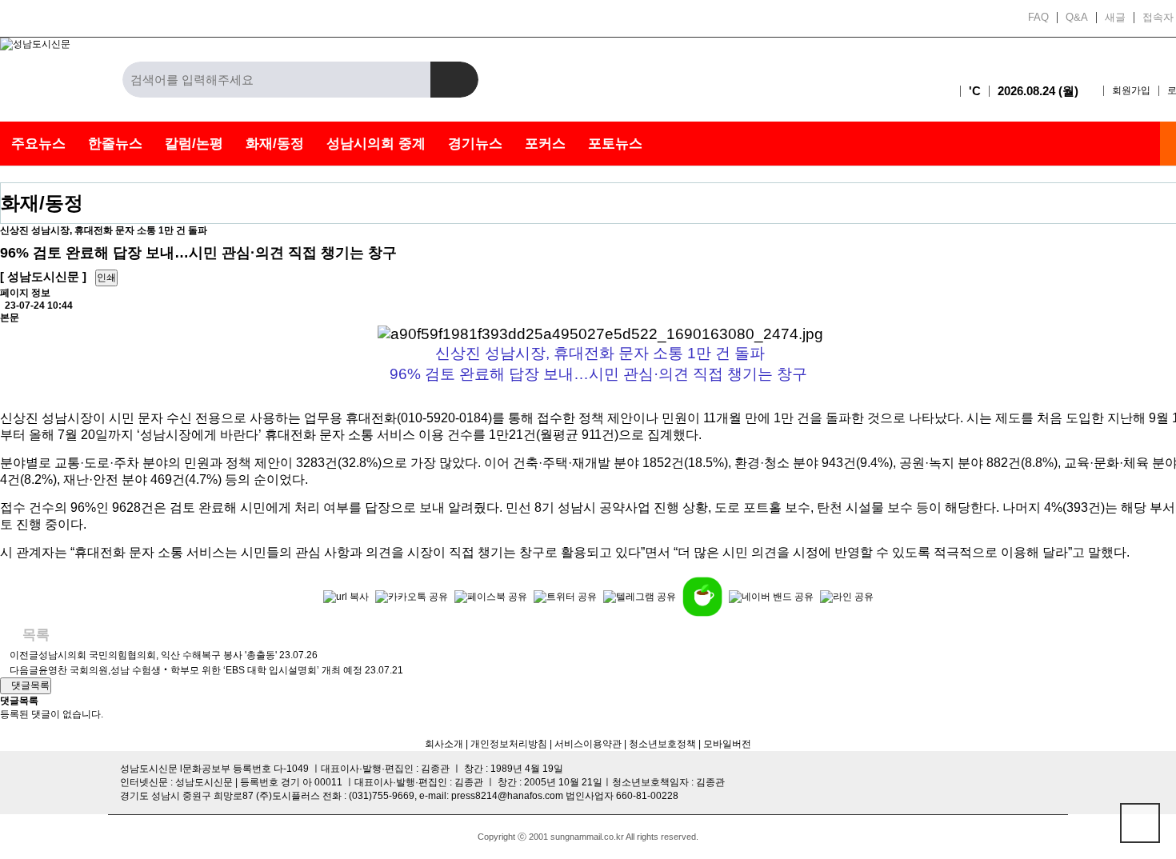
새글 (1115, 17)
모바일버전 (727, 743)
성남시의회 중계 (376, 143)
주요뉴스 (38, 143)
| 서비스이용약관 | (586, 743)
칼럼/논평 (194, 143)
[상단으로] (1140, 823)
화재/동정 (275, 143)
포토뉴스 (615, 143)
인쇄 (106, 277)
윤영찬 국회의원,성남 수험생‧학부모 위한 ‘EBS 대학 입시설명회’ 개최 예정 (200, 670)
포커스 (545, 143)
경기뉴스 (475, 143)
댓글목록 (29, 685)
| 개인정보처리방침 (505, 743)
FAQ (1038, 17)
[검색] (454, 80)
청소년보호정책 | (665, 743)
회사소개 (444, 743)
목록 (34, 634)
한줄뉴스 (115, 143)
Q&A (1077, 17)
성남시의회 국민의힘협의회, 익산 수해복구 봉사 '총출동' (157, 655)
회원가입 (1131, 90)
